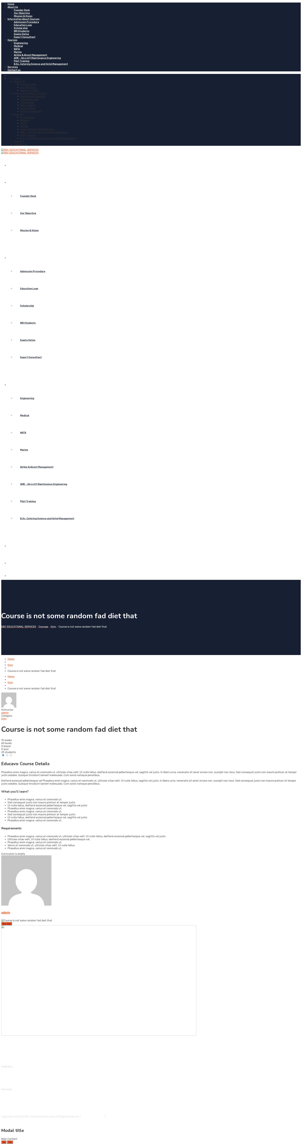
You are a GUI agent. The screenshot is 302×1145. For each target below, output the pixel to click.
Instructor (7, 709)
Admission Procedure (26, 22)
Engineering (21, 43)
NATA (17, 49)
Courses (12, 40)
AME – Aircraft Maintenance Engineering (37, 58)
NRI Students (21, 31)
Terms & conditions (93, 1116)
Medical (18, 46)
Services (13, 67)
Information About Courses (23, 19)
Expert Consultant (24, 37)
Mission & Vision (23, 16)
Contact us (14, 70)
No (4, 1142)
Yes (10, 1142)
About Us (13, 7)
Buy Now (7, 923)
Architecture (15, 1102)
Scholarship (21, 28)
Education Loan (23, 25)
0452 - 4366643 (17, 1076)
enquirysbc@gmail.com (21, 1079)
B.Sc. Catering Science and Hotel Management (41, 64)
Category (6, 715)
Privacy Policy (114, 1116)
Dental (11, 1105)
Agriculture (14, 1108)
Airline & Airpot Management (30, 55)
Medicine (13, 1099)
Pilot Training (21, 61)
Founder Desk (22, 10)
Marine (18, 52)
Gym (4, 718)
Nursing (12, 1111)
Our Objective (22, 13)
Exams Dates (21, 34)
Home (11, 4)
